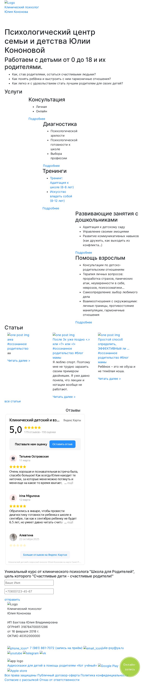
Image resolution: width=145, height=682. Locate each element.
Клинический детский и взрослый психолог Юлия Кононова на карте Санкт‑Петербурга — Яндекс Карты (46, 562)
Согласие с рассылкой (22, 680)
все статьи (13, 401)
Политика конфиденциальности (104, 675)
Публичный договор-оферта (58, 675)
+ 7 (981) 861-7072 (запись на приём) (55, 648)
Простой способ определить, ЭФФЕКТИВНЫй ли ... (113, 344)
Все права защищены (20, 675)
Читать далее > (18, 360)
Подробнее (37, 119)
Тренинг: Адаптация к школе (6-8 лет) (62, 182)
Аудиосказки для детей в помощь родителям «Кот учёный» (52, 665)
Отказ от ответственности (59, 680)
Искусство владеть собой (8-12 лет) (61, 196)
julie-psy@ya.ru (113, 648)
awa (10, 339)
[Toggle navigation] (13, 22)
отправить (12, 599)
